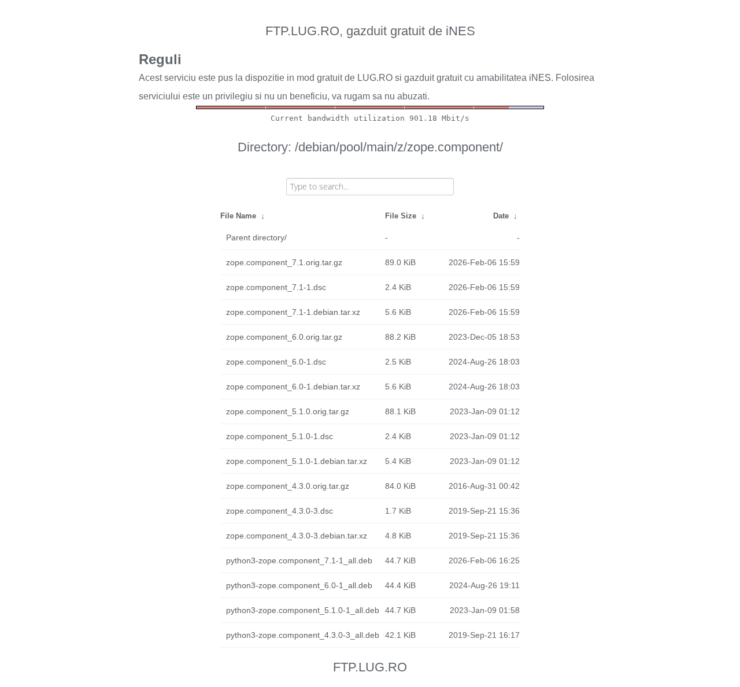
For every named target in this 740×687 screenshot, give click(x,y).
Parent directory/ (256, 237)
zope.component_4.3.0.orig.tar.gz (287, 486)
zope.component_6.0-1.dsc (276, 361)
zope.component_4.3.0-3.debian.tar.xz (296, 535)
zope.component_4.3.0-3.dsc (279, 510)
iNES (540, 78)
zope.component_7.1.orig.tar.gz (284, 262)
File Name (238, 215)
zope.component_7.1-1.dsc (276, 287)
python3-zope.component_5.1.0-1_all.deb (302, 610)
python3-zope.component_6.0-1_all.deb (299, 585)
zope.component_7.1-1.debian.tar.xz (293, 312)
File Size (400, 215)
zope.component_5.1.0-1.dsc (279, 436)
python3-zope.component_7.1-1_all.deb (299, 560)
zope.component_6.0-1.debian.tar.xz (293, 386)
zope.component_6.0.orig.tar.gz (284, 336)
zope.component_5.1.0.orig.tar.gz (287, 411)
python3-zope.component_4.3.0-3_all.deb (302, 635)
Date (501, 215)
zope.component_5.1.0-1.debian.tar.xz (296, 461)
